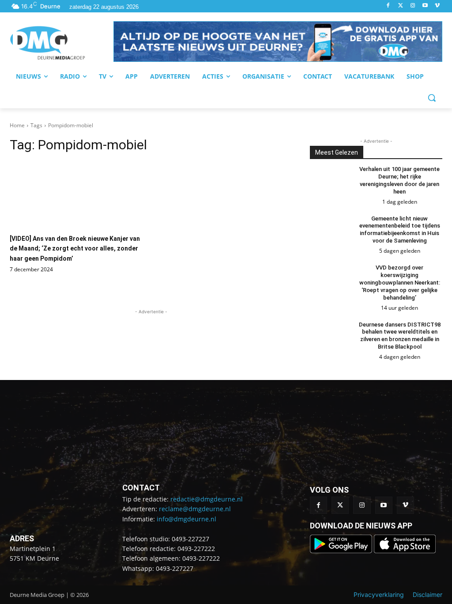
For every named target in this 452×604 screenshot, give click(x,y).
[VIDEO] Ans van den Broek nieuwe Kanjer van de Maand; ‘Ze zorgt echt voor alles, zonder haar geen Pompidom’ (75, 248)
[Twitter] (401, 6)
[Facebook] (388, 6)
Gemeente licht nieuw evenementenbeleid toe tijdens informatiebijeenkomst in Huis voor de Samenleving (399, 229)
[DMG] (61, 43)
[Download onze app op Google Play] (342, 551)
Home (17, 125)
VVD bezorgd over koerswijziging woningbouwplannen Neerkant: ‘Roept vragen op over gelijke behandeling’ (399, 282)
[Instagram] (413, 6)
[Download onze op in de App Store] (405, 551)
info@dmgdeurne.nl (186, 519)
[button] (278, 41)
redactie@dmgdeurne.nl (206, 499)
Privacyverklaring (379, 594)
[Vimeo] (437, 6)
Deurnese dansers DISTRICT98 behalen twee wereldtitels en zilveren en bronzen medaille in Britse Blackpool (400, 335)
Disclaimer (427, 594)
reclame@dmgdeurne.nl (195, 509)
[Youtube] (425, 6)
